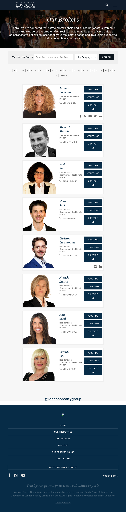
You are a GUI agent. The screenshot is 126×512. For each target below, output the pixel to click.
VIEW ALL (65, 75)
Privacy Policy (63, 502)
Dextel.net (109, 495)
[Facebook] (9, 476)
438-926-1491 (70, 255)
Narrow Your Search (22, 57)
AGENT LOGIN (110, 476)
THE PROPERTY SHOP (63, 452)
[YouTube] (23, 476)
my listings (93, 247)
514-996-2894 (70, 294)
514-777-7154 (70, 142)
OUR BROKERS (63, 438)
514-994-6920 (70, 331)
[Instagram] (16, 476)
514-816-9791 (69, 368)
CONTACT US (63, 458)
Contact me (93, 257)
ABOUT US (63, 445)
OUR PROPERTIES (63, 432)
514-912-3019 (69, 103)
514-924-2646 (70, 181)
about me (93, 239)
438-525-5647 (70, 218)
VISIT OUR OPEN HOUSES (63, 467)
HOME (63, 425)
